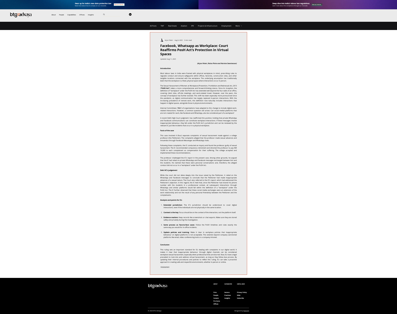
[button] (71, 15)
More (238, 26)
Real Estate (172, 26)
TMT (162, 26)
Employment (226, 26)
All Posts (153, 26)
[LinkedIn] (130, 14)
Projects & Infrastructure (207, 26)
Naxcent (246, 311)
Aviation (184, 26)
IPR (192, 26)
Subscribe (240, 298)
